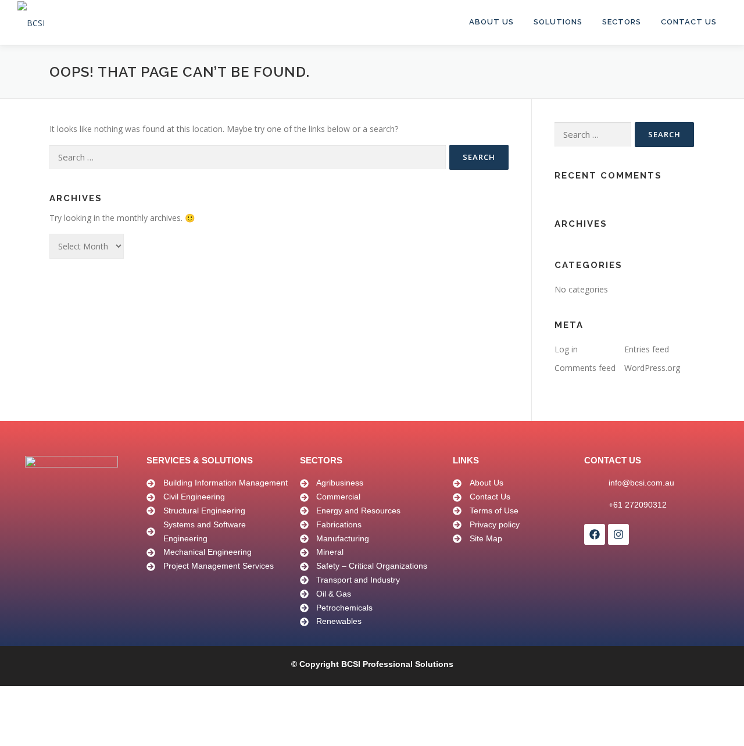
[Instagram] (618, 534)
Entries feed (646, 349)
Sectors (621, 21)
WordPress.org (652, 367)
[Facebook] (594, 534)
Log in (566, 349)
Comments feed (585, 367)
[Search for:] (247, 157)
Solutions (558, 21)
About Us (491, 21)
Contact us (689, 21)
